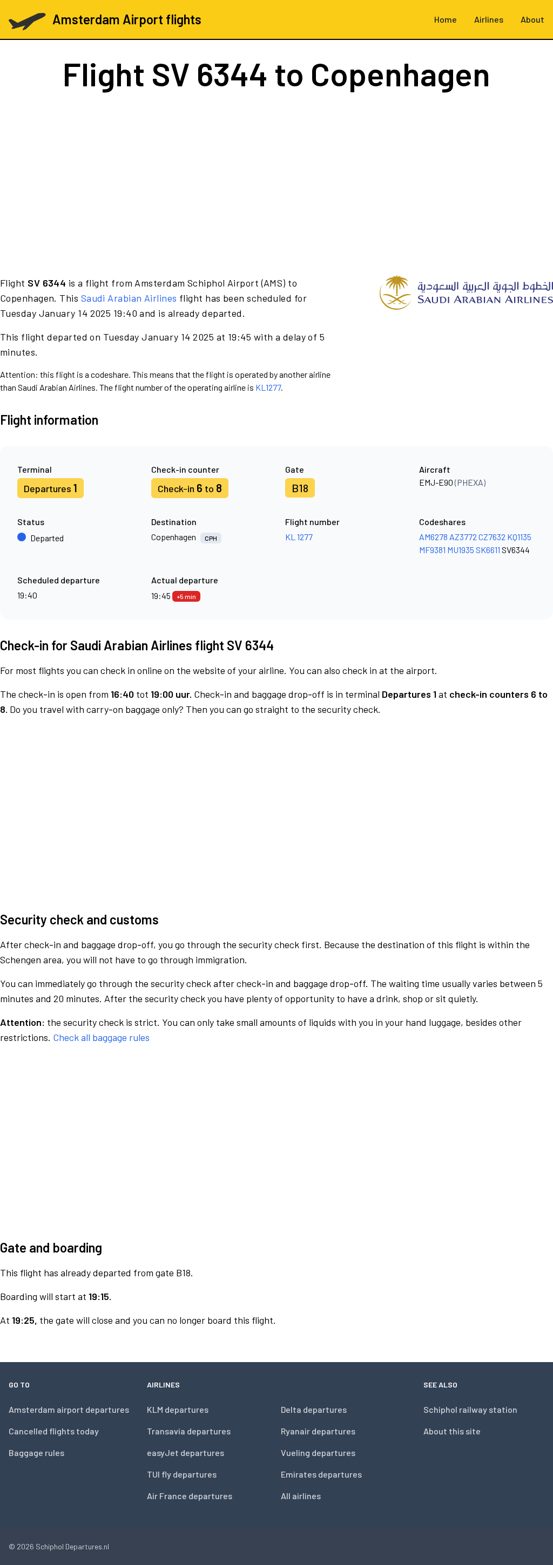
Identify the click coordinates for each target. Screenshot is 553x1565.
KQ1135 (519, 537)
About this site (452, 1431)
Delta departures (314, 1409)
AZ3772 (463, 537)
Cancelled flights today (54, 1431)
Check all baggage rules (101, 1037)
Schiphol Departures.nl (72, 1546)
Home (445, 19)
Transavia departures (189, 1431)
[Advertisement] (276, 182)
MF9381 (432, 550)
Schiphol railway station (470, 1409)
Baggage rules (36, 1452)
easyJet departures (185, 1452)
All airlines (301, 1496)
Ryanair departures (318, 1431)
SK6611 (488, 550)
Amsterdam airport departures (69, 1409)
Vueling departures (318, 1452)
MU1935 (460, 550)
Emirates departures (321, 1474)
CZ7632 (491, 537)
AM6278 (433, 537)
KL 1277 (299, 537)
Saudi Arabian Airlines (129, 298)
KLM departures (177, 1409)
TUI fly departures (182, 1474)
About (532, 19)
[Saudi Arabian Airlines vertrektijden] (466, 334)
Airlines (488, 19)
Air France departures (189, 1496)
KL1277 (268, 387)
